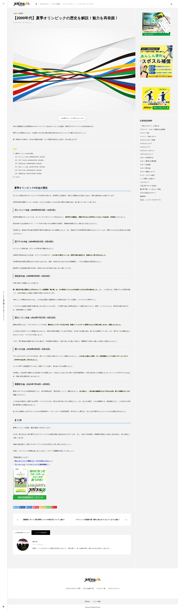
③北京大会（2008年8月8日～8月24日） (30, 163)
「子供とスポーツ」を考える (149, 126)
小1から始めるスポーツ (148, 193)
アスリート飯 (144, 133)
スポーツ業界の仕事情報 (148, 161)
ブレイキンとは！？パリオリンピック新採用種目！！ (32, 464)
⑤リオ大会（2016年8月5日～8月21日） (30, 170)
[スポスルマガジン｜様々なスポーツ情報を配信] (21, 4)
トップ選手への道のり (147, 178)
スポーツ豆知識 (145, 164)
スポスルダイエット (146, 154)
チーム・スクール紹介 (147, 175)
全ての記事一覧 (88, 588)
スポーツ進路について (147, 171)
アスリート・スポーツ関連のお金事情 (152, 129)
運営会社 (87, 601)
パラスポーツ (144, 182)
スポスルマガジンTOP (73, 588)
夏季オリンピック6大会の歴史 (24, 153)
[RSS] (3, 606)
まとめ (17, 177)
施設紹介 (143, 196)
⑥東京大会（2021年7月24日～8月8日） (30, 173)
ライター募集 (97, 601)
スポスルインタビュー (147, 150)
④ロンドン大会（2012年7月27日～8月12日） (32, 167)
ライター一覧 (100, 588)
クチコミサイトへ (114, 588)
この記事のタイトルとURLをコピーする (72, 118)
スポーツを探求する (146, 157)
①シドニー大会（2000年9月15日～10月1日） (32, 157)
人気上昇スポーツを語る (148, 186)
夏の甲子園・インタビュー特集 (150, 189)
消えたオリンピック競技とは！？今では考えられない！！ (33, 461)
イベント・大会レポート (148, 136)
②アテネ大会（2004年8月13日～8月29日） (31, 160)
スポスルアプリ (145, 147)
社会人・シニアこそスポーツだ (150, 200)
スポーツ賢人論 (145, 168)
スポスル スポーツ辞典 (147, 140)
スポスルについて (146, 143)
